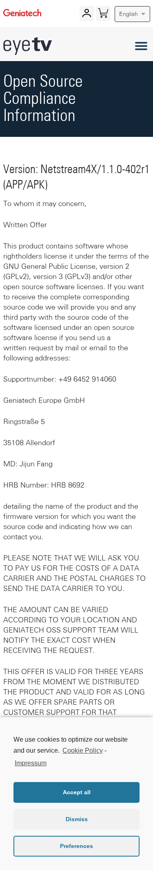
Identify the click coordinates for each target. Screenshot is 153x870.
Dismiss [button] (77, 819)
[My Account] (87, 15)
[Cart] (103, 15)
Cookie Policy (82, 750)
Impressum (31, 763)
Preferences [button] (76, 846)
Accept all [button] (77, 792)
